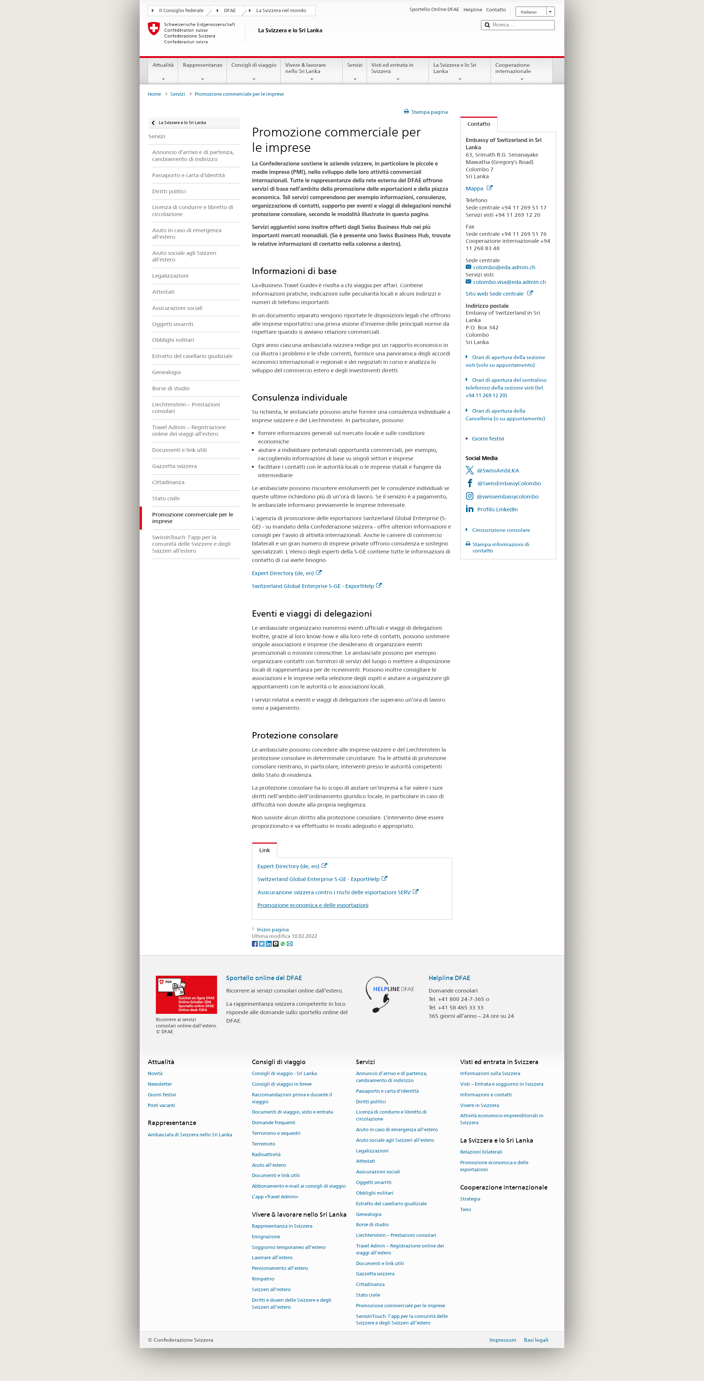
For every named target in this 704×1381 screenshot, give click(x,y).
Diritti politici (371, 1101)
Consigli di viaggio (253, 65)
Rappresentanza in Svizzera (282, 1226)
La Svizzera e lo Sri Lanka (454, 68)
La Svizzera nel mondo (281, 10)
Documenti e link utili (276, 1176)
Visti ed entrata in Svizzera (392, 68)
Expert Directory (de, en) (283, 573)
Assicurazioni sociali (378, 1172)
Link (261, 850)
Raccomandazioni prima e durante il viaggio (292, 1098)
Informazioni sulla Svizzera (490, 1073)
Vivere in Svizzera (479, 1105)
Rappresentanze (203, 65)
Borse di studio (372, 1225)
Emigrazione (266, 1236)
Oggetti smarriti (374, 1182)
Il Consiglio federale (181, 10)
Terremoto (263, 1144)
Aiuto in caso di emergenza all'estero (397, 1129)
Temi (465, 1209)
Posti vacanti (161, 1105)
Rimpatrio (263, 1279)
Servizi (355, 65)
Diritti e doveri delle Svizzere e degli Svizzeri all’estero (291, 1303)
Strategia (470, 1199)
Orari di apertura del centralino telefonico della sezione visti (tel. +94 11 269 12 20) (506, 387)
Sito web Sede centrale (495, 293)
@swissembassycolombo (508, 496)
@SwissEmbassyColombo (509, 483)
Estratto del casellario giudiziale (391, 1203)
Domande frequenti (274, 1123)
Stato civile (368, 1295)
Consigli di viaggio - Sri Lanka (284, 1073)
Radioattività (266, 1154)
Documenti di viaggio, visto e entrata (292, 1112)
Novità (155, 1073)
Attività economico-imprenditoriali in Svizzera (501, 1119)
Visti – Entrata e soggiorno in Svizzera (501, 1084)
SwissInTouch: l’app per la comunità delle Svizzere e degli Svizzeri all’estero (402, 1320)
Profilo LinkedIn (497, 509)
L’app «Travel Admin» (275, 1196)
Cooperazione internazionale (513, 68)
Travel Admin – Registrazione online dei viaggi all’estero (400, 1249)
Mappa (475, 188)
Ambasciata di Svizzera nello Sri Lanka (190, 1134)
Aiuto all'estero (269, 1165)
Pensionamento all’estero (280, 1268)
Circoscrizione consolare (500, 530)
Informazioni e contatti (486, 1094)
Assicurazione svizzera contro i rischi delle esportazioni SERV (334, 892)
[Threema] (276, 943)
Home (154, 94)
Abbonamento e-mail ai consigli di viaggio (299, 1186)
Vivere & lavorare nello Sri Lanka (305, 68)
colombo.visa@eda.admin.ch (509, 281)
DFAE (230, 10)
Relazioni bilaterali (481, 1152)
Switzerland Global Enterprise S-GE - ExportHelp (313, 585)
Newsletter (160, 1084)
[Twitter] (262, 943)
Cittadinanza (370, 1284)
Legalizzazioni (372, 1151)
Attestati (365, 1161)
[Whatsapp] (283, 943)
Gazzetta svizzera (375, 1274)
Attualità (163, 65)
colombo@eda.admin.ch (504, 267)
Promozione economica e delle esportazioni (312, 905)
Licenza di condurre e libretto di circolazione (391, 1116)
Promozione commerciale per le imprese (400, 1305)
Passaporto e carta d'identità (387, 1091)
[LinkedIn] (269, 943)
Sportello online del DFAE (264, 978)
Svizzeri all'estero (271, 1289)
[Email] (290, 943)
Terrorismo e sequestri (276, 1133)
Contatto (475, 123)
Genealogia (368, 1214)
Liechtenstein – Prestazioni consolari (396, 1235)
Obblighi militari (374, 1193)
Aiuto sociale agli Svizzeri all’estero (395, 1140)
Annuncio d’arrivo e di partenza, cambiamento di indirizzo (391, 1077)
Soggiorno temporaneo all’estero (289, 1247)
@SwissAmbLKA (498, 470)
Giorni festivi (488, 438)
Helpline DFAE (449, 978)
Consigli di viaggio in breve (282, 1084)
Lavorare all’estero (272, 1258)
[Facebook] (255, 943)
